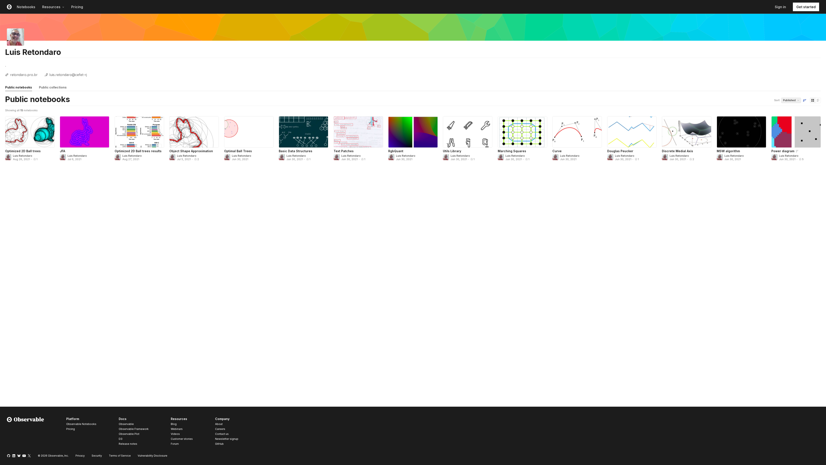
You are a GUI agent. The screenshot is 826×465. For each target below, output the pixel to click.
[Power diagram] (796, 132)
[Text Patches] (358, 132)
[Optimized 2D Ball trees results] (139, 132)
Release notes (128, 443)
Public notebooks (18, 87)
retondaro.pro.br (24, 75)
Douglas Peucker (620, 151)
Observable (126, 424)
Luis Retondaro (22, 155)
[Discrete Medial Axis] (686, 132)
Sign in (780, 7)
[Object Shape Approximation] (194, 132)
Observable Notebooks (81, 424)
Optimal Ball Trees (238, 151)
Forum (175, 443)
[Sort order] (804, 100)
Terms (120, 455)
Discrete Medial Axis (677, 151)
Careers (220, 429)
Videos (175, 434)
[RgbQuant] (413, 132)
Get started (806, 7)
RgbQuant (395, 151)
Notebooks (26, 7)
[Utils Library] (467, 132)
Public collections (53, 87)
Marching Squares (512, 151)
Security (97, 455)
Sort (777, 100)
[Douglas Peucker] (632, 132)
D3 (120, 438)
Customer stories (182, 438)
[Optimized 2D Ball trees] (30, 132)
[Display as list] (818, 100)
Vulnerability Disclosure (152, 455)
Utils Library (452, 151)
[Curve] (577, 132)
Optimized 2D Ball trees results (138, 151)
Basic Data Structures (295, 151)
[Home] (25, 432)
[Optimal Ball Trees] (249, 132)
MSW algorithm (728, 151)
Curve (557, 151)
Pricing (77, 7)
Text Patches (344, 151)
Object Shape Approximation (191, 151)
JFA (62, 151)
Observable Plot (129, 434)
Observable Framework (134, 429)
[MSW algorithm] (741, 132)
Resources (51, 7)
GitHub (219, 443)
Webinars (177, 429)
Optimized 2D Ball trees (23, 151)
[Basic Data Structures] (303, 132)
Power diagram (782, 151)
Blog (174, 424)
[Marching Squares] (522, 132)
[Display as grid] (812, 100)
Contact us (222, 434)
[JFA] (84, 132)
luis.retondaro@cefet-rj (68, 75)
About (219, 424)
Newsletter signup (226, 438)
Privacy (80, 455)
